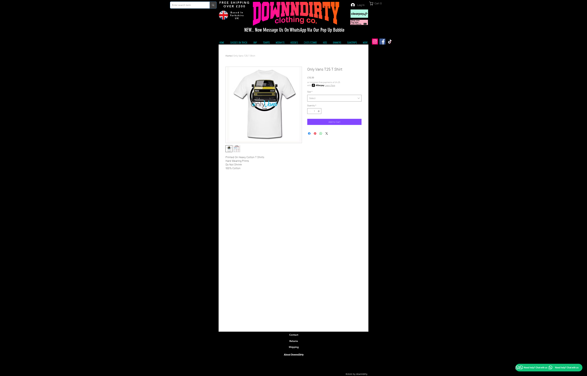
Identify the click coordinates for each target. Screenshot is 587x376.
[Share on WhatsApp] (321, 133)
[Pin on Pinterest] (315, 133)
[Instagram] (375, 41)
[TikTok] (390, 41)
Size (309, 91)
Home (228, 55)
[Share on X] (327, 133)
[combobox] (334, 98)
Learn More (330, 85)
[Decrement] (310, 111)
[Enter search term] (213, 5)
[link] (376, 3)
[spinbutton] (314, 111)
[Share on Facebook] (309, 133)
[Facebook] (382, 41)
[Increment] (319, 111)
